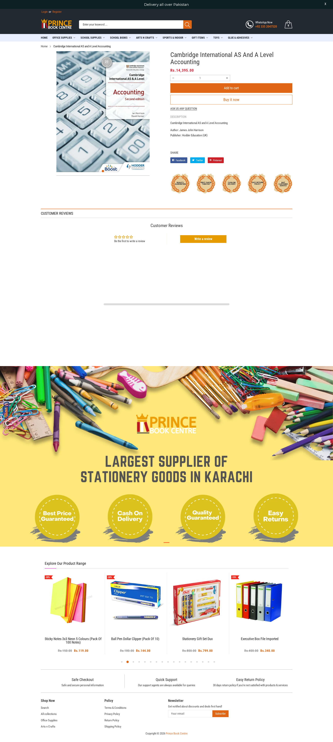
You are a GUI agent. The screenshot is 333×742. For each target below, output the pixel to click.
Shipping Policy (112, 726)
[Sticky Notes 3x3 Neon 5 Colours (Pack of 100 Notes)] (73, 601)
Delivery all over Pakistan (166, 4)
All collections (49, 714)
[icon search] (187, 24)
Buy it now (231, 99)
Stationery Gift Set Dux (197, 639)
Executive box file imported (259, 639)
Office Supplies (62, 37)
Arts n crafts (145, 37)
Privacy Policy (112, 714)
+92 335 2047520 (266, 26)
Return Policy (111, 720)
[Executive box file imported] (259, 601)
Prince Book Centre (177, 733)
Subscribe (220, 713)
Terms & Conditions (115, 708)
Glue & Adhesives (238, 37)
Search (45, 708)
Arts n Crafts (48, 726)
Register (55, 12)
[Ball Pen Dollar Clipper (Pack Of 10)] (135, 601)
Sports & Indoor (173, 37)
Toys (216, 37)
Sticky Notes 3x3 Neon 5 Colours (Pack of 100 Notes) (73, 640)
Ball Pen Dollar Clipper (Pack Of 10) (135, 639)
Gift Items (198, 37)
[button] (103, 171)
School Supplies (91, 37)
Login (44, 12)
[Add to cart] (68, 622)
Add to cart (231, 88)
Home (44, 37)
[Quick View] (78, 619)
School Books (119, 37)
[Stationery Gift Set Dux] (197, 601)
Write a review (203, 239)
